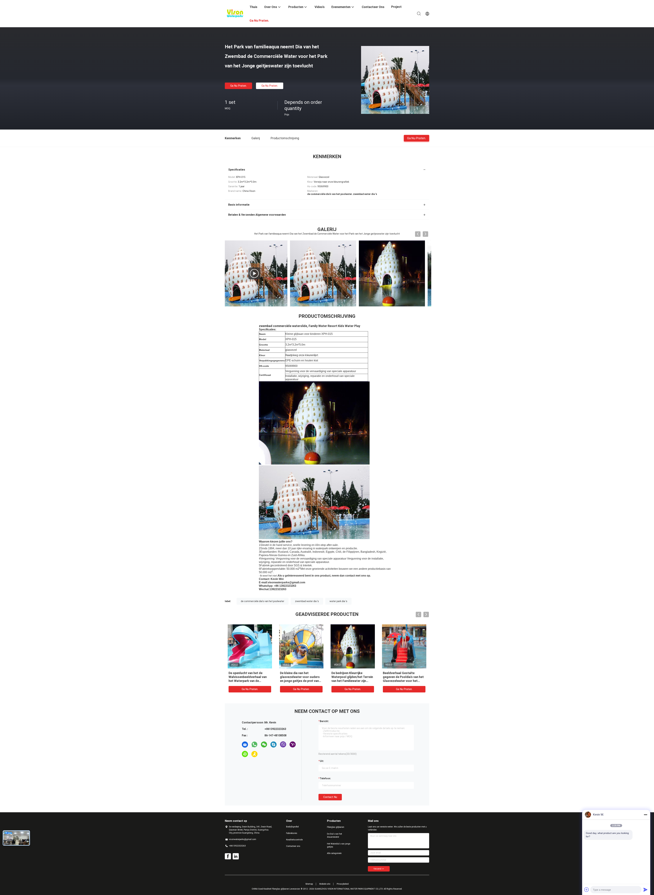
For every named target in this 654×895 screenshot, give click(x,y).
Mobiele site (324, 884)
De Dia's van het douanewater (334, 835)
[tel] (264, 754)
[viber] (283, 744)
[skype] (273, 744)
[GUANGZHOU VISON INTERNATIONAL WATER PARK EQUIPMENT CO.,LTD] (235, 13)
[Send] (645, 889)
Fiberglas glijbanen (335, 827)
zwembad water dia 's (307, 601)
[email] (245, 744)
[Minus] (645, 815)
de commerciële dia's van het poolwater (262, 601)
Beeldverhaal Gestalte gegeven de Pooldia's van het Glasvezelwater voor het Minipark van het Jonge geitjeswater (403, 680)
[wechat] (264, 744)
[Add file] (586, 889)
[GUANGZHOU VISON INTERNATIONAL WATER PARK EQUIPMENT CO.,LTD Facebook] (228, 856)
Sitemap (309, 884)
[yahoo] (293, 744)
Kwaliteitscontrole (294, 839)
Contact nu (330, 797)
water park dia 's (338, 601)
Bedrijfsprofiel (292, 827)
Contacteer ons (293, 846)
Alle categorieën (334, 853)
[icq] (245, 754)
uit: (322, 761)
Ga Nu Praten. (238, 85)
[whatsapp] (254, 744)
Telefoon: (325, 778)
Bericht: (324, 721)
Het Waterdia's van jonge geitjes (338, 845)
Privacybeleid (343, 884)
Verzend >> (378, 869)
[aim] (254, 754)
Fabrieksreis (291, 833)
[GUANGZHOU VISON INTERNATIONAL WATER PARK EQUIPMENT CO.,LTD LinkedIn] (236, 856)
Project (396, 7)
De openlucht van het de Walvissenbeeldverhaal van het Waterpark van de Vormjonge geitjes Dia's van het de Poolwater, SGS (248, 680)
